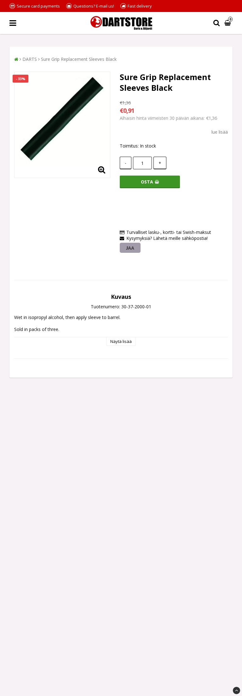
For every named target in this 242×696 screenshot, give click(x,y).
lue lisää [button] (219, 132)
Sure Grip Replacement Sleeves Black (79, 59)
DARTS (29, 59)
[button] (228, 23)
